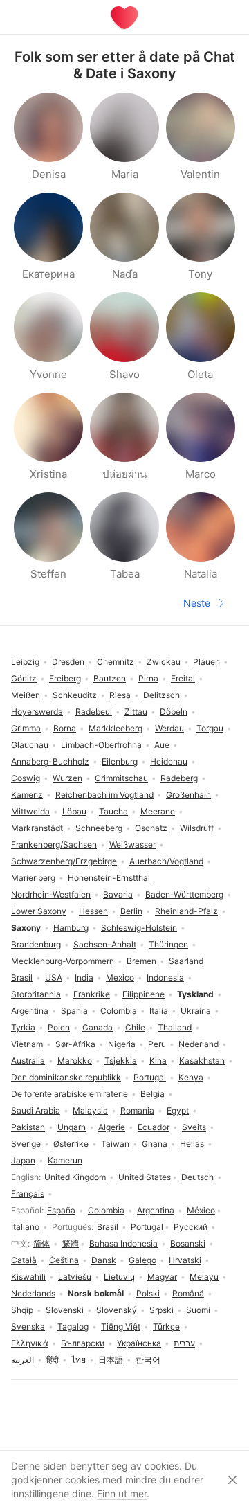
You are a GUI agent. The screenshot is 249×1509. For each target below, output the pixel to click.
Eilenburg (120, 761)
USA (53, 977)
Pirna (148, 678)
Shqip (22, 1310)
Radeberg (179, 778)
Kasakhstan (202, 1060)
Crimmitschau (121, 778)
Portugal (147, 1227)
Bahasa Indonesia (123, 1243)
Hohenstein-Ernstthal (109, 878)
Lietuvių (119, 1276)
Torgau (209, 728)
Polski (148, 1293)
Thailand (175, 1027)
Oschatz (151, 828)
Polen (59, 1027)
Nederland (198, 1044)
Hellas (192, 1144)
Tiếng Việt (120, 1326)
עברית (184, 1343)
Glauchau (29, 745)
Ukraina (196, 1011)
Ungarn (71, 1127)
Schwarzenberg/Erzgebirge (64, 861)
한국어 (148, 1360)
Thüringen (168, 944)
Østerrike (71, 1144)
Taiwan (115, 1144)
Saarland (186, 961)
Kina (158, 1060)
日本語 (110, 1360)
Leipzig (25, 662)
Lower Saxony (38, 911)
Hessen (93, 911)
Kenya (190, 1077)
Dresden (68, 662)
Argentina (155, 1210)
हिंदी (52, 1360)
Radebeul (93, 711)
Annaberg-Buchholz (50, 761)
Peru (157, 1044)
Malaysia (90, 1110)
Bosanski (187, 1243)
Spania (74, 1011)
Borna (64, 728)
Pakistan (28, 1127)
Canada (97, 1027)
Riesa (120, 695)
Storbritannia (36, 994)
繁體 (70, 1243)
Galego (142, 1260)
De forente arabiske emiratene (69, 1094)
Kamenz (27, 794)
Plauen (206, 662)
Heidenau (168, 761)
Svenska (28, 1326)
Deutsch (197, 1177)
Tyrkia (23, 1027)
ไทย (78, 1360)
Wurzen (67, 778)
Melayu (204, 1276)
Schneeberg (98, 828)
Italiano (25, 1227)
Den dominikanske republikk (66, 1077)
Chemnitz (115, 662)
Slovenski (65, 1310)
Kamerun (65, 1160)
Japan (23, 1160)
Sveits (194, 1127)
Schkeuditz (75, 695)
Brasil (107, 1227)
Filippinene (143, 994)
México (201, 1210)
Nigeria (122, 1044)
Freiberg (65, 678)
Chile (135, 1027)
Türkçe (166, 1326)
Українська (139, 1343)
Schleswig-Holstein (139, 927)
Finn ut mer (122, 1493)
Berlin (131, 911)
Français (27, 1193)
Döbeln (173, 711)
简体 (41, 1243)
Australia (28, 1060)
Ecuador (153, 1127)
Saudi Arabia (35, 1110)
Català (24, 1260)
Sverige (26, 1144)
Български (82, 1343)
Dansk (103, 1260)
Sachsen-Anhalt (104, 944)
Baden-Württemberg (184, 894)
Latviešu (74, 1276)
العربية (22, 1360)
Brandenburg (36, 944)
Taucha (113, 811)
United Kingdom (75, 1177)
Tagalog (73, 1326)
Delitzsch (161, 695)
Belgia (152, 1094)
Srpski (161, 1310)
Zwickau (164, 662)
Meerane (157, 811)
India (84, 977)
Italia (158, 1011)
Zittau (135, 711)
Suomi (198, 1310)
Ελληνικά (29, 1343)
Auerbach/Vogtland (166, 861)
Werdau (169, 728)
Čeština (64, 1260)
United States (144, 1177)
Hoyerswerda (37, 711)
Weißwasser (132, 844)
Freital (183, 678)
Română (188, 1293)
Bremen (141, 961)
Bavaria (118, 894)
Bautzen (109, 678)
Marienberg (33, 878)
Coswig (25, 778)
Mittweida (30, 811)
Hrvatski (185, 1260)
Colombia (106, 1210)
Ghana (154, 1144)
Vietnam (27, 1044)
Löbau (74, 811)
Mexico (120, 977)
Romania (137, 1110)
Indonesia (165, 977)
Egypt (178, 1110)
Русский (191, 1227)
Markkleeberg (115, 728)
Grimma (26, 728)
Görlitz (24, 678)
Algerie (111, 1127)
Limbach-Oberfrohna (101, 745)
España (61, 1210)
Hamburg (71, 927)
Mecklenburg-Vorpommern (62, 961)
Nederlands (33, 1293)
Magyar (162, 1276)
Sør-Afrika (75, 1044)
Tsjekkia (120, 1060)
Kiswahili (28, 1276)
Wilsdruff (197, 828)
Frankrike (91, 994)
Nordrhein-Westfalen (51, 894)
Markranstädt (37, 828)
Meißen (25, 695)
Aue (161, 745)
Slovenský (116, 1310)
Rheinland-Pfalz (186, 911)
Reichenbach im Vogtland (104, 794)
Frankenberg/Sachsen (54, 844)
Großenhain (188, 794)
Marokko (74, 1060)
